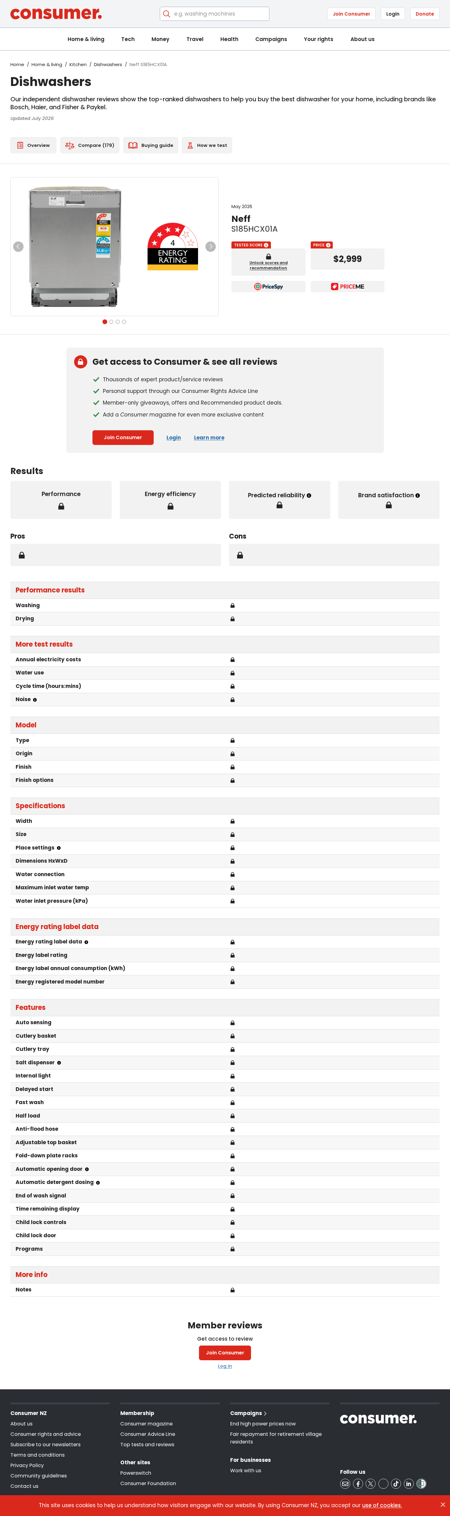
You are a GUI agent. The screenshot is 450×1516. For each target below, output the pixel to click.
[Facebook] (358, 1484)
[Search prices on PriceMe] (348, 286)
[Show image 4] (124, 322)
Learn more (209, 437)
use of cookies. (382, 1505)
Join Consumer (351, 14)
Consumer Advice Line (147, 1434)
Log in (225, 1366)
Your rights (318, 39)
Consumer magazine (146, 1423)
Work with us (245, 1470)
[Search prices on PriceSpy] (268, 286)
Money (160, 39)
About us (363, 39)
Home (17, 64)
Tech (128, 39)
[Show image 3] (118, 322)
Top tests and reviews (147, 1444)
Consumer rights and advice (45, 1434)
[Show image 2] (111, 322)
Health (229, 39)
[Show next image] (210, 246)
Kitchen (78, 64)
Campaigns (271, 39)
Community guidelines (38, 1475)
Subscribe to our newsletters (45, 1444)
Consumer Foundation (148, 1483)
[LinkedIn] (409, 1484)
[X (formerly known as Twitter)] (371, 1484)
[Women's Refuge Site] (421, 1484)
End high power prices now (263, 1423)
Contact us (24, 1486)
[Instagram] (383, 1484)
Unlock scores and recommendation (268, 265)
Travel (195, 39)
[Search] (167, 14)
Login (392, 14)
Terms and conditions (37, 1454)
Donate (425, 14)
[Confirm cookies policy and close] (443, 1504)
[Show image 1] (104, 321)
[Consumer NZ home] (56, 14)
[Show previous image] (18, 246)
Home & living (86, 39)
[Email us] (345, 1484)
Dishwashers (108, 64)
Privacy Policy (27, 1465)
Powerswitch (135, 1473)
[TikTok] (396, 1484)
